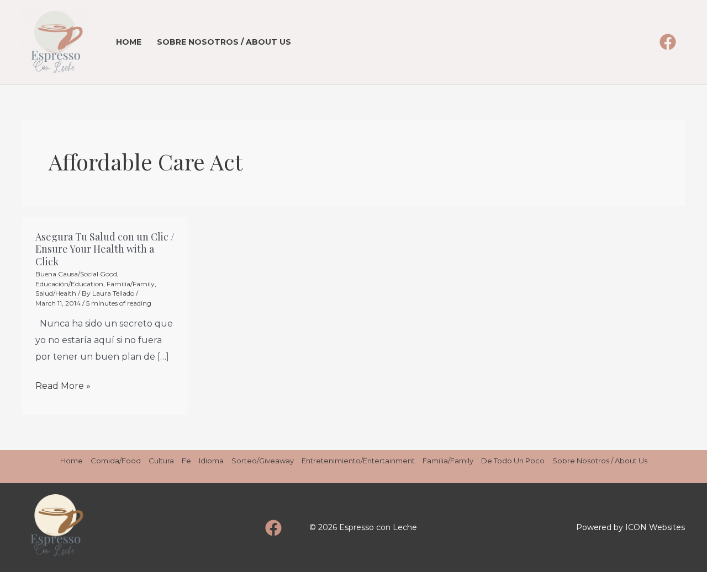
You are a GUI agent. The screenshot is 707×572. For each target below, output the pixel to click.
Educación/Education (69, 284)
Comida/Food (116, 460)
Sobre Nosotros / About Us (224, 42)
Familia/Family (131, 284)
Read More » (63, 386)
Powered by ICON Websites (630, 527)
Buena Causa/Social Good (76, 274)
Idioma (211, 460)
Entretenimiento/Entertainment (358, 460)
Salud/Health (55, 293)
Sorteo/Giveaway (262, 460)
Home (128, 42)
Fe (186, 460)
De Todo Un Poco (513, 460)
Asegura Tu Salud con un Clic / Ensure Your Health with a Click (105, 249)
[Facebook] (667, 42)
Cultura (161, 460)
